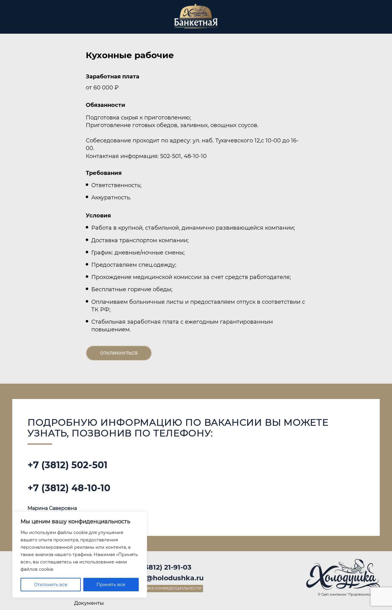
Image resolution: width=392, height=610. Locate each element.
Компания (283, 21)
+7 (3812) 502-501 (67, 465)
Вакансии (325, 21)
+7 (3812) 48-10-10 (69, 488)
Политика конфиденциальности (167, 588)
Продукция (27, 21)
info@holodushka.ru (168, 578)
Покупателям (64, 21)
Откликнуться (119, 353)
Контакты (367, 21)
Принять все (110, 584)
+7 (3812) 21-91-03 (161, 567)
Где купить (101, 21)
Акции (244, 21)
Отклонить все (50, 584)
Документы (89, 603)
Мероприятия (138, 21)
